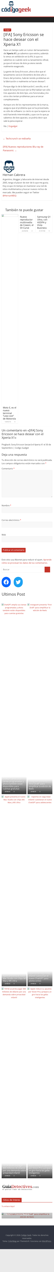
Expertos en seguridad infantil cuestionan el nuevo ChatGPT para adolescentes (39, 977)
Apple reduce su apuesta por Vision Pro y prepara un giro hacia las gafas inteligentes (40, 1169)
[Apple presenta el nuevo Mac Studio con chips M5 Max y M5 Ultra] (14, 797)
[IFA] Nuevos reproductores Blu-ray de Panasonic (23, 148)
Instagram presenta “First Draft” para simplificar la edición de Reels (40, 785)
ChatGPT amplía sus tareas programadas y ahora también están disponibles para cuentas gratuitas (13, 784)
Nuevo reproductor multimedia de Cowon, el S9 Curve (27, 222)
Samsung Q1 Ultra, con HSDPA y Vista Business (44, 222)
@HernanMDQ (9, 195)
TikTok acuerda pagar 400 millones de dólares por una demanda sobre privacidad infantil (14, 1169)
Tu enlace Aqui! (8, 1206)
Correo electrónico (11, 520)
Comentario (8, 468)
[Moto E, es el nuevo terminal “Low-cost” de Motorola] (10, 215)
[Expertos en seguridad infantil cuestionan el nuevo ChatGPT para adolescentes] (40, 797)
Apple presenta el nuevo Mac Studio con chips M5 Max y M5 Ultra (14, 978)
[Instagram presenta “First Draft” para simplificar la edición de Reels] (40, 604)
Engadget (13, 126)
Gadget (7, 30)
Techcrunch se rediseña (17, 138)
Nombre (6, 505)
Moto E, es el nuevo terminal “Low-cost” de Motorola (9, 413)
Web (4, 534)
